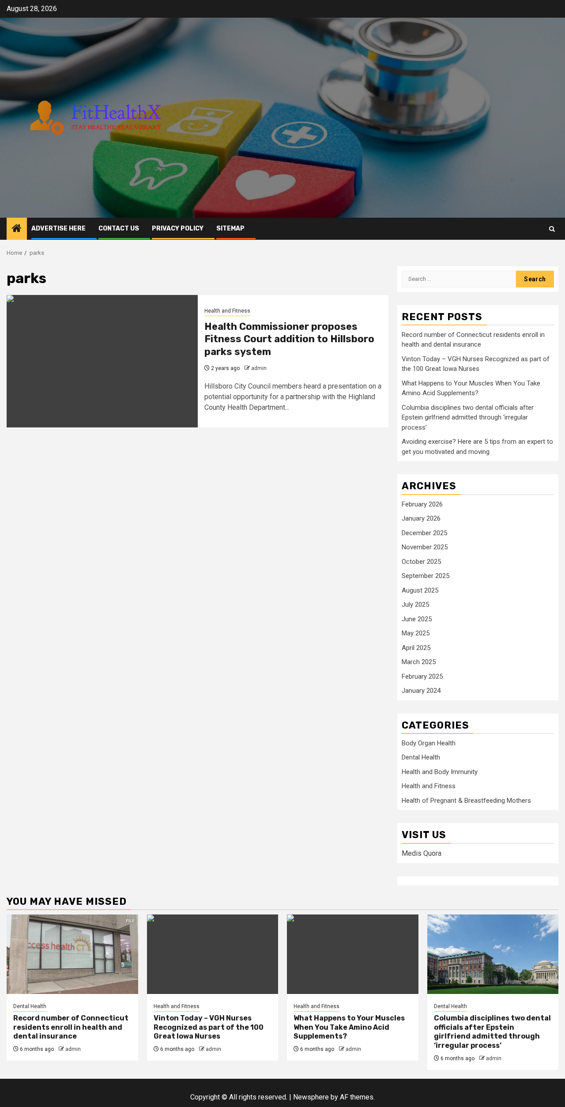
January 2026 (421, 518)
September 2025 (425, 576)
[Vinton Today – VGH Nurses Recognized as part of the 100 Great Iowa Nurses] (213, 954)
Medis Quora (421, 853)
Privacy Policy (177, 228)
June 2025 (417, 619)
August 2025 (420, 590)
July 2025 (415, 604)
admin (259, 368)
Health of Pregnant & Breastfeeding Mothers (466, 801)
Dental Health (421, 757)
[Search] (551, 229)
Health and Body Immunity (440, 772)
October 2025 (421, 562)
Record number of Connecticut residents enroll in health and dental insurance (70, 1027)
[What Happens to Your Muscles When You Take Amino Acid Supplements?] (352, 954)
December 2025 (424, 533)
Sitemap (230, 228)
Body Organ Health (429, 743)
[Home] (17, 229)
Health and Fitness (227, 311)
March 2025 (419, 662)
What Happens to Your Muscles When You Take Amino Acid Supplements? (349, 1027)
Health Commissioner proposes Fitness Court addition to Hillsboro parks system (289, 339)
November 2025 (425, 547)
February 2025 (422, 676)
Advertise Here (58, 228)
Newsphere (311, 1097)
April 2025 (416, 648)
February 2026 (422, 504)
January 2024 (421, 691)
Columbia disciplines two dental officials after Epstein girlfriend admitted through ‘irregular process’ (468, 417)
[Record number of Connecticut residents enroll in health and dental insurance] (72, 954)
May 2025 (415, 633)
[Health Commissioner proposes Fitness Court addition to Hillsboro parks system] (102, 361)
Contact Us (118, 228)
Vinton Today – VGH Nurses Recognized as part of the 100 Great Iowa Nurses (209, 1027)
